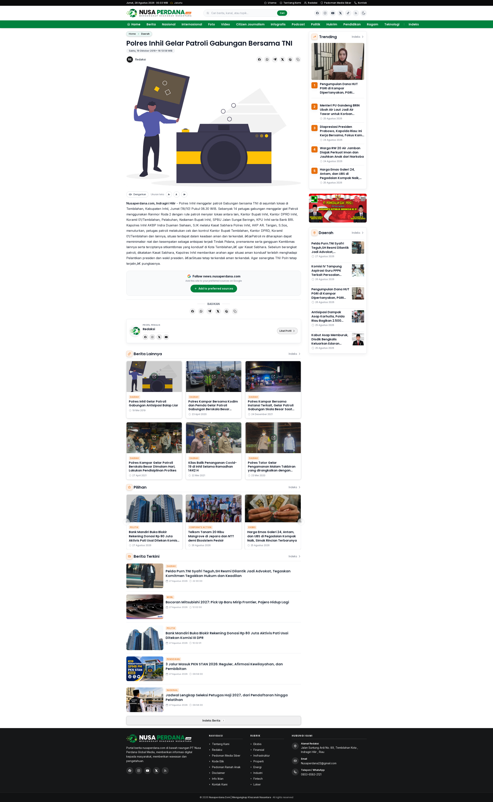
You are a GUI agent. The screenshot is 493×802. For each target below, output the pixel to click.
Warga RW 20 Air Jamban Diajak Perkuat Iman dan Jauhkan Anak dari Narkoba (342, 152)
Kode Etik (218, 761)
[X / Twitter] (156, 770)
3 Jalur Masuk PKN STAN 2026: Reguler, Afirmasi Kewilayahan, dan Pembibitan (224, 666)
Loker (257, 784)
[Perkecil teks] (169, 194)
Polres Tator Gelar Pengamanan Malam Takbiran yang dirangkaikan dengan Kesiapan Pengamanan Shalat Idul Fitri (272, 470)
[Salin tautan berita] (298, 59)
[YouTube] (166, 337)
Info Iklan (217, 778)
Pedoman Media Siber (337, 2)
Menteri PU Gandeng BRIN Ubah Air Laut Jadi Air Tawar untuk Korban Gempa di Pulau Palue (340, 111)
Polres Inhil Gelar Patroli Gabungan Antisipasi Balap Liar (153, 403)
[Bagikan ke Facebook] (259, 59)
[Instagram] (152, 337)
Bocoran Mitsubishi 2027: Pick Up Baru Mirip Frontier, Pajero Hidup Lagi (227, 602)
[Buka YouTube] (333, 13)
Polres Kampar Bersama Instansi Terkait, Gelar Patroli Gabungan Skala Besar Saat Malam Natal (270, 407)
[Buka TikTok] (348, 13)
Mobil (170, 597)
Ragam (372, 24)
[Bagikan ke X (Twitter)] (282, 59)
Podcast (298, 24)
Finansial (258, 749)
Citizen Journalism (250, 24)
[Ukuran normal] (177, 194)
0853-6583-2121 (311, 774)
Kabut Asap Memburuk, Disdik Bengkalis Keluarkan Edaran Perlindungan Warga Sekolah (329, 343)
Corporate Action (200, 527)
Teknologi (391, 24)
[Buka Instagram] (325, 13)
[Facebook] (317, 13)
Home (132, 33)
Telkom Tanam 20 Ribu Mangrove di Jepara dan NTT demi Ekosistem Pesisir (211, 536)
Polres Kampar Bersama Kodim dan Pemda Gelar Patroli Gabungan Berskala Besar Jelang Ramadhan (213, 407)
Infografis (278, 24)
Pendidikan (352, 24)
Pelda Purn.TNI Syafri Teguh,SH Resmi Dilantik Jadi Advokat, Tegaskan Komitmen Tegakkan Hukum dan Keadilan (228, 573)
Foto (211, 24)
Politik (315, 24)
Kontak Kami (219, 784)
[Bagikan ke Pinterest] (290, 59)
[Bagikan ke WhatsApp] (267, 59)
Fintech (258, 778)
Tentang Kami (292, 2)
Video (225, 24)
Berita (151, 24)
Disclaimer (218, 772)
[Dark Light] (364, 13)
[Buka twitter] (340, 13)
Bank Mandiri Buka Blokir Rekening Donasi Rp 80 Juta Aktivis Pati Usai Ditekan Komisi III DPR (153, 538)
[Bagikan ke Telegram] (275, 59)
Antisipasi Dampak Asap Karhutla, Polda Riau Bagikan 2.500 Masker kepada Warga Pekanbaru (329, 320)
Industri (257, 772)
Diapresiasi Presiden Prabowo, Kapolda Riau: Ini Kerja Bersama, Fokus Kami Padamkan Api (341, 133)
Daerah (145, 33)
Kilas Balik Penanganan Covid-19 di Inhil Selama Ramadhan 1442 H (212, 466)
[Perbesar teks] (184, 194)
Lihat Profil (285, 330)
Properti (258, 761)
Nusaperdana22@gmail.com (318, 763)
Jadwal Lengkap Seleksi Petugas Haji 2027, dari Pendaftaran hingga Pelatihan (227, 697)
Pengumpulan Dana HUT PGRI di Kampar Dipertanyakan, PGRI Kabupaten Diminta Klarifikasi (339, 92)
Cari (282, 13)
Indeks (414, 24)
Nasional (168, 24)
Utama (272, 2)
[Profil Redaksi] (135, 331)
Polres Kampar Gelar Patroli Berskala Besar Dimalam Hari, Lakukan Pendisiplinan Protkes (152, 466)
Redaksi (312, 2)
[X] (159, 337)
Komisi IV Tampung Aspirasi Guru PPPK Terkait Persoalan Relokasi (326, 272)
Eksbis (251, 527)
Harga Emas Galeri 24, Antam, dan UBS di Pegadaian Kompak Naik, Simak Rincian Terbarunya (272, 536)
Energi (257, 767)
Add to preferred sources (216, 288)
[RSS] (356, 13)
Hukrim (331, 24)
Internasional (192, 24)
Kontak (362, 2)
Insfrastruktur (261, 755)
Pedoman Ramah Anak (226, 767)
